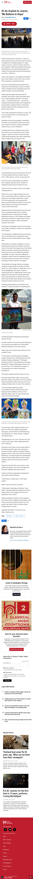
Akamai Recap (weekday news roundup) (14, 674)
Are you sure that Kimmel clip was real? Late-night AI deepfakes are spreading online (17, 706)
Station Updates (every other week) (13, 669)
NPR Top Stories (19, 516)
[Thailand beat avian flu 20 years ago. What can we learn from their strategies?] (15, 742)
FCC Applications (7, 863)
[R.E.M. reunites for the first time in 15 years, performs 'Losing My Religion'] (15, 781)
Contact (5, 853)
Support (5, 856)
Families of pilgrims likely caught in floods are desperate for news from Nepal (17, 692)
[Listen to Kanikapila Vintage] (16, 565)
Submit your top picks (16, 649)
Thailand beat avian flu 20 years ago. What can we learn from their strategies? (16, 755)
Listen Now (16, 594)
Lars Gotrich (5, 799)
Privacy (5, 869)
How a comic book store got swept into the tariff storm (18, 720)
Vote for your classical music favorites (16, 635)
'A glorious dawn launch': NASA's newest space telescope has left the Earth (17, 713)
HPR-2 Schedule (7, 843)
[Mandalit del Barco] (5, 529)
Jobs (4, 846)
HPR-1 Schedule (7, 839)
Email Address (7, 663)
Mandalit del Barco (11, 17)
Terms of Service (7, 866)
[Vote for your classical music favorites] (16, 616)
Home (4, 836)
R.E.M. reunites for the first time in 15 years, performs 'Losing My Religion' (15, 793)
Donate (28, 2)
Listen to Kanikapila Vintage (16, 583)
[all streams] (31, 877)
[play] (2, 877)
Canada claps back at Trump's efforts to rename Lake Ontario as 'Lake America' (18, 699)
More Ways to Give (7, 859)
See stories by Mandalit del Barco (19, 540)
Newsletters (6, 849)
